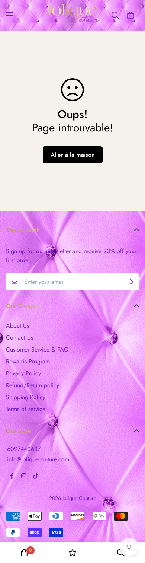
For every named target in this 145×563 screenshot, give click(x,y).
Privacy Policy (23, 373)
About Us (17, 325)
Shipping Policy (25, 397)
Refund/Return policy (32, 385)
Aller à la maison (73, 154)
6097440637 (24, 449)
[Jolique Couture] (72, 15)
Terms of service (25, 409)
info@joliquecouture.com (38, 459)
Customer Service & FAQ (37, 349)
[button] (130, 15)
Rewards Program (28, 361)
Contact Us (19, 337)
